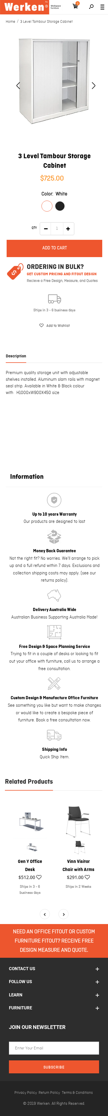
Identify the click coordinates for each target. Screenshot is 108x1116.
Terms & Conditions (77, 1092)
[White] (46, 206)
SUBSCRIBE (54, 1067)
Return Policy (49, 1092)
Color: (54, 194)
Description (16, 356)
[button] (54, 325)
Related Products (29, 782)
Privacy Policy (25, 1092)
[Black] (59, 206)
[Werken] (31, 7)
